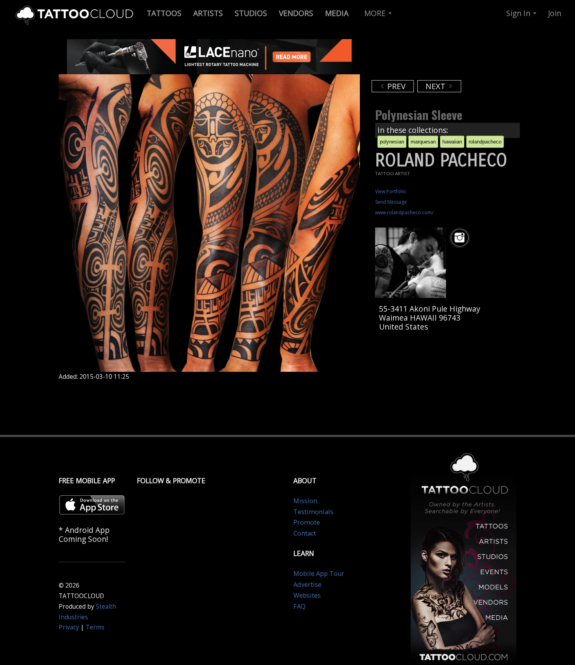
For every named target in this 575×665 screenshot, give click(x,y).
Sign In (519, 13)
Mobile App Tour (318, 573)
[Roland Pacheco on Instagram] (460, 238)
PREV (395, 86)
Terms (95, 627)
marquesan (423, 142)
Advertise (307, 584)
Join (554, 13)
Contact (304, 533)
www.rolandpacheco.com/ (404, 212)
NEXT (436, 86)
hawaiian (452, 142)
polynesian (392, 142)
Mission (305, 501)
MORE (376, 13)
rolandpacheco (485, 142)
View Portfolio (390, 191)
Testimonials (313, 511)
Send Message (391, 202)
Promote (306, 522)
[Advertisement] (434, 58)
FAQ (299, 606)
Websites (307, 595)
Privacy (69, 627)
